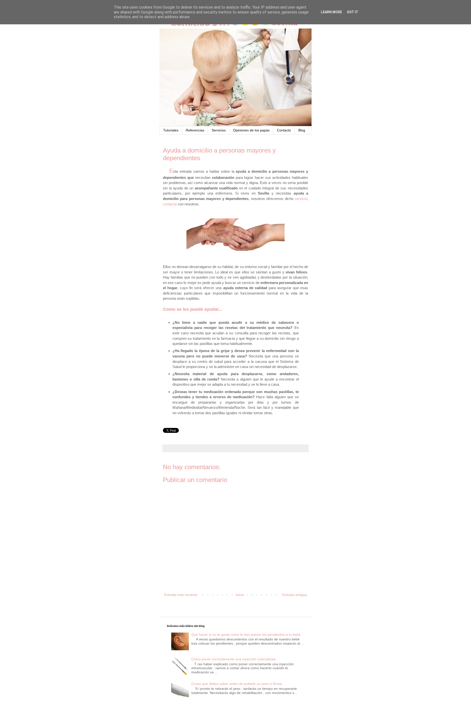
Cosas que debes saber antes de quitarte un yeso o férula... (238, 684)
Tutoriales (170, 130)
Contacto (284, 130)
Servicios (219, 130)
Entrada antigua (294, 595)
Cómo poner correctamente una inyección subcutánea (233, 659)
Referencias (195, 130)
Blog (301, 130)
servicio (301, 199)
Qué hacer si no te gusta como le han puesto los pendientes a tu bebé (246, 634)
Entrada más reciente (180, 595)
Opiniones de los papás (251, 130)
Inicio (240, 595)
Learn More (331, 12)
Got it (352, 12)
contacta (170, 204)
